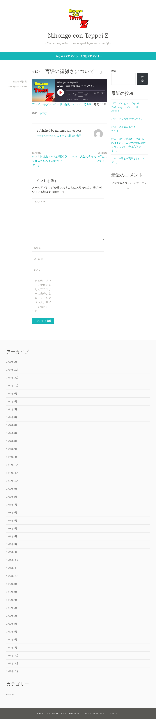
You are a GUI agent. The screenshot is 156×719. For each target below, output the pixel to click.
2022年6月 (11, 607)
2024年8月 (11, 401)
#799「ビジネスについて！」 (127, 118)
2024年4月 (11, 433)
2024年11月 (12, 377)
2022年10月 (12, 576)
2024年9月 (11, 393)
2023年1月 (11, 552)
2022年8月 (11, 591)
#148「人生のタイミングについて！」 (89, 157)
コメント (39, 201)
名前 (37, 247)
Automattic (110, 713)
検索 (113, 70)
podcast (10, 693)
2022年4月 (11, 623)
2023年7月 (11, 504)
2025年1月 (11, 361)
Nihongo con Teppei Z (78, 36)
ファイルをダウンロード (47, 104)
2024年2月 (11, 449)
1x (81, 94)
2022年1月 (11, 647)
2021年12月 (12, 655)
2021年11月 (12, 663)
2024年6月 (11, 417)
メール (38, 259)
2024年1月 (11, 456)
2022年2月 (11, 639)
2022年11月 (12, 568)
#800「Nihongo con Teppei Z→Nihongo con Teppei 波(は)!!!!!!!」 (125, 107)
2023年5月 (11, 520)
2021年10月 (12, 671)
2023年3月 (11, 536)
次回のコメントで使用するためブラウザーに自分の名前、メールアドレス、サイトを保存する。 (43, 296)
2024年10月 (12, 385)
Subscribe (72, 99)
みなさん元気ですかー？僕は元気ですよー (79, 56)
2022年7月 (11, 599)
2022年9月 (11, 583)
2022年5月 (11, 615)
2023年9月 (11, 488)
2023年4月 (11, 528)
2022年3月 (11, 631)
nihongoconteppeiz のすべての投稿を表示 (59, 135)
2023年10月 (12, 480)
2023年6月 (11, 512)
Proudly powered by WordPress (58, 713)
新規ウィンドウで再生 (78, 104)
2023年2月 (11, 544)
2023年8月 (11, 496)
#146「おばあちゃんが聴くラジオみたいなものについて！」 (49, 159)
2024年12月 (12, 369)
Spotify (43, 113)
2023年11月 (12, 472)
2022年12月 (12, 560)
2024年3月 (11, 441)
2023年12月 (12, 464)
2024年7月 (11, 409)
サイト (37, 270)
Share (85, 99)
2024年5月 (11, 425)
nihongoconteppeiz (17, 86)
